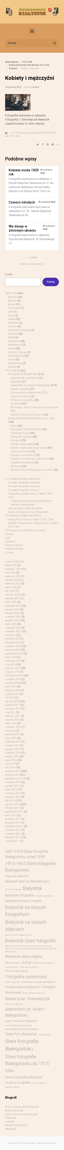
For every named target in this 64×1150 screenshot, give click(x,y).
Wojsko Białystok (40, 1083)
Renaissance (15, 344)
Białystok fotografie (19, 895)
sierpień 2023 (12, 598)
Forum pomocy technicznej (20, 1114)
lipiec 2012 (11, 815)
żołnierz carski (12, 1087)
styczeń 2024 (12, 594)
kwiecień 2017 (12, 716)
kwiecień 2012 (12, 819)
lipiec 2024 (11, 587)
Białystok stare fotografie (30, 940)
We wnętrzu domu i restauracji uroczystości (35, 407)
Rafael (11, 337)
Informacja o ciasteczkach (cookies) (25, 530)
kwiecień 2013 (12, 797)
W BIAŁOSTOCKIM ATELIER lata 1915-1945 (29, 65)
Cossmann (14, 308)
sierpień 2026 (12, 561)
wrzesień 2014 (13, 752)
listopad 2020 (12, 642)
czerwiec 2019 (13, 660)
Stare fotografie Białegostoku (21, 1045)
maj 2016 (10, 730)
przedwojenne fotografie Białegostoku (38, 982)
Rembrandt (14, 341)
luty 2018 (10, 697)
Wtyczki (9, 1129)
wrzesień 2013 (13, 782)
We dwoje (16, 466)
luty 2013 (10, 800)
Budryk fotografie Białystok (44, 963)
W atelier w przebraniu (22, 462)
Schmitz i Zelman (17, 352)
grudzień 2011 (12, 822)
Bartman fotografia (13, 889)
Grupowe (13, 68)
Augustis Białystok (17, 876)
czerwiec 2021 (13, 631)
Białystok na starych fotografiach (25, 910)
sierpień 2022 (12, 620)
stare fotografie (45, 1035)
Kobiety (33, 257)
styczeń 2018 (12, 701)
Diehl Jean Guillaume (29, 967)
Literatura (10, 541)
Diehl (10, 311)
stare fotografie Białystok (24, 1077)
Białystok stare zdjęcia (23, 956)
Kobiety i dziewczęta (21, 444)
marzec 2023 (12, 609)
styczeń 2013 (12, 804)
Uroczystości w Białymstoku (26, 392)
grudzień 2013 (12, 771)
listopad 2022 (12, 613)
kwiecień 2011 (12, 837)
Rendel (11, 348)
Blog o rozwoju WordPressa (20, 1106)
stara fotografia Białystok (21, 1021)
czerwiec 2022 (13, 627)
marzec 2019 (12, 672)
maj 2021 (10, 635)
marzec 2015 (12, 745)
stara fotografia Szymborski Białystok (21, 1029)
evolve (10, 1143)
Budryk (11, 304)
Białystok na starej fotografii (23, 901)
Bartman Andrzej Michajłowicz (27, 881)
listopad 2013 (12, 774)
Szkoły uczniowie (20, 389)
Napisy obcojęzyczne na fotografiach (28, 512)
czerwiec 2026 (13, 569)
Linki (7, 537)
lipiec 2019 (11, 657)
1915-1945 (27, 62)
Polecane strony (14, 545)
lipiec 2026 (11, 565)
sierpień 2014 (12, 756)
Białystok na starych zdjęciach (25, 925)
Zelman (12, 366)
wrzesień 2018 (13, 679)
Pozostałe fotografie (19, 330)
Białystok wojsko (12, 963)
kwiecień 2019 (12, 668)
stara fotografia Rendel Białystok (18, 1025)
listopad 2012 (12, 807)
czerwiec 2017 (13, 708)
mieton (35, 87)
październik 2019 (14, 653)
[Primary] (32, 31)
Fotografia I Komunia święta (26, 429)
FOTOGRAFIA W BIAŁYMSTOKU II (23, 515)
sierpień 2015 (12, 734)
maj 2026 (10, 572)
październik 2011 (14, 826)
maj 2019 (10, 664)
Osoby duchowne (20, 451)
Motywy (9, 1117)
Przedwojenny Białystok (22, 987)
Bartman (12, 297)
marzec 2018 (12, 694)
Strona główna (11, 62)
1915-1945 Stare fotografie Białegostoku (30, 866)
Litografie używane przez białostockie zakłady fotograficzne (31, 503)
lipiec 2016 (11, 723)
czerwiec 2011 (13, 833)
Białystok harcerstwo (44, 896)
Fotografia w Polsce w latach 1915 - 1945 (31, 519)
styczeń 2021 (12, 638)
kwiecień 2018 (12, 690)
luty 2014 (10, 767)
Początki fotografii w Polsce (23, 490)
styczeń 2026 (12, 580)
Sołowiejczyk (15, 355)
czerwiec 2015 (13, 741)
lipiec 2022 (11, 624)
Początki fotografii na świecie (24, 482)
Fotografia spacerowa (26, 976)
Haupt (11, 315)
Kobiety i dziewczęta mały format (29, 447)
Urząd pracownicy (20, 396)
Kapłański (13, 322)
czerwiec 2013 (13, 793)
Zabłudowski (15, 363)
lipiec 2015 (11, 738)
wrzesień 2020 (13, 646)
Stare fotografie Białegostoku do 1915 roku (27, 1063)
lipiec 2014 (11, 760)
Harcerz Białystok (12, 982)
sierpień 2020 (12, 649)
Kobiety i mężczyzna (31, 264)
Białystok (32, 888)
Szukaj (8, 274)
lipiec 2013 (11, 789)
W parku (15, 403)
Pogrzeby (16, 381)
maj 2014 (10, 763)
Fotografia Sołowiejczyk (16, 971)
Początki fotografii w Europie (23, 486)
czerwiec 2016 (13, 727)
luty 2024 (10, 591)
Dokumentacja (13, 1110)
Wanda (12, 359)
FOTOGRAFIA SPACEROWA (22, 374)
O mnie (9, 552)
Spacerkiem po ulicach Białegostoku (31, 385)
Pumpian (13, 333)
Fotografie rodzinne (21, 436)
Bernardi (12, 300)
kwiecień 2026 (12, 576)
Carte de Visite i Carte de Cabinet (25, 508)
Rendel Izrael (15, 999)
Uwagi (8, 1121)
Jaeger (11, 319)
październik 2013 (14, 778)
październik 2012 (14, 811)
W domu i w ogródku (22, 400)
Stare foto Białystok (21, 1034)
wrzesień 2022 (13, 616)
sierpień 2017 (12, 705)
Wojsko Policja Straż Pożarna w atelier (32, 469)
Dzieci (14, 425)
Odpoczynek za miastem (24, 378)
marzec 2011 (12, 841)
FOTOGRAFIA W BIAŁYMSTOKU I (23, 479)
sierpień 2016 (12, 719)
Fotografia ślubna (20, 433)
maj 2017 (10, 712)
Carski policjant (11, 967)
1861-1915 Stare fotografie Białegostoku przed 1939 (26, 854)
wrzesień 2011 (13, 830)
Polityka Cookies (14, 548)
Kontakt (9, 534)
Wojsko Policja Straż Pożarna (27, 414)
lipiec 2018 (11, 686)
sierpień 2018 (12, 683)
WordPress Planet (15, 1125)
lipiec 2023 (11, 602)
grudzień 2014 (12, 749)
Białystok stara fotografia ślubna (18, 935)
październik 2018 (14, 675)
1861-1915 (11, 293)
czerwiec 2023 (13, 605)
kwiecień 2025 (12, 583)
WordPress (51, 1143)
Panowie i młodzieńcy (22, 455)
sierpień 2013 (12, 786)
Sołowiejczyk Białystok (14, 1004)
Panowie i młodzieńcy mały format (30, 458)
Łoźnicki (12, 326)
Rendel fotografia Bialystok (34, 993)
